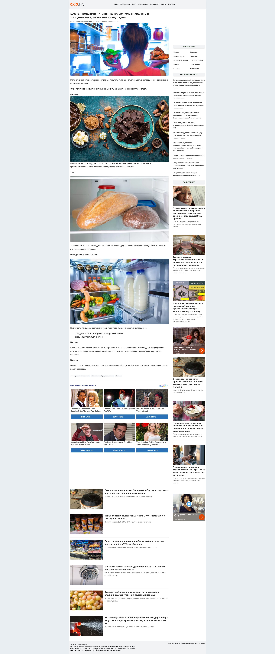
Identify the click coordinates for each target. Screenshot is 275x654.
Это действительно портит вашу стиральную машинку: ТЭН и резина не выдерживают (188, 165)
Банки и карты (178, 56)
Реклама (184, 643)
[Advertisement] (119, 470)
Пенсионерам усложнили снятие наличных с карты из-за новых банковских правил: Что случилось (187, 115)
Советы (118, 376)
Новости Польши (196, 60)
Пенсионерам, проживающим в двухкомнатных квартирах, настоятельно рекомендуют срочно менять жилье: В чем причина (189, 213)
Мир (134, 4)
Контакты (176, 643)
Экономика (143, 4)
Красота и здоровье (97, 21)
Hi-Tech (171, 4)
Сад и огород (195, 64)
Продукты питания (107, 376)
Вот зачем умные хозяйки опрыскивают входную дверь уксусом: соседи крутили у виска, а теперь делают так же (136, 620)
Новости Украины (122, 4)
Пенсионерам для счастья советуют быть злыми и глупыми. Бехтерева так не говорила (188, 105)
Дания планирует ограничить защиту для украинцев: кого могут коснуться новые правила (187, 135)
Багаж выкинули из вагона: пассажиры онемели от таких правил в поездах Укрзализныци (188, 95)
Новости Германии (180, 60)
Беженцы (193, 52)
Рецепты (176, 64)
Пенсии (176, 52)
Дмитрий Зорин (82, 21)
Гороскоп (193, 56)
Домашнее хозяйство (82, 376)
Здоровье (154, 4)
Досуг (163, 4)
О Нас (170, 643)
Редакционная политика (196, 643)
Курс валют (194, 68)
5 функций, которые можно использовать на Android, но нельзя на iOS (188, 125)
